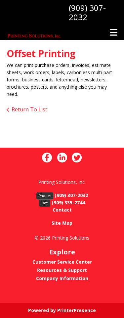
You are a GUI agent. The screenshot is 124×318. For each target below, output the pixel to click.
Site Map (62, 223)
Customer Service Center (62, 262)
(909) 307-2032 (87, 12)
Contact (62, 210)
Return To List (29, 109)
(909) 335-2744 (68, 202)
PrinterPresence (76, 310)
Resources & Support (62, 270)
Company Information (62, 278)
